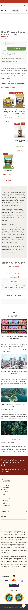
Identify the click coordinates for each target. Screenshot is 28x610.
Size (3, 43)
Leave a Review (14, 281)
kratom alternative (13, 229)
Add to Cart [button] (8, 121)
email (4, 494)
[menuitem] (2, 5)
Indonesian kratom (18, 71)
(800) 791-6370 (6, 487)
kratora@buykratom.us (8, 485)
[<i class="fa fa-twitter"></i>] (5, 5)
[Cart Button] (26, 10)
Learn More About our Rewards (9, 61)
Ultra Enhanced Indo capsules (14, 83)
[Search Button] (23, 10)
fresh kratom (16, 202)
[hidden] (2, 10)
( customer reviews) (12, 36)
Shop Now (19, 120)
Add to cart (16, 48)
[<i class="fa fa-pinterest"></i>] (2, 5)
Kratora (16, 212)
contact (16, 234)
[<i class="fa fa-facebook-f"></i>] (3, 5)
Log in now (20, 287)
